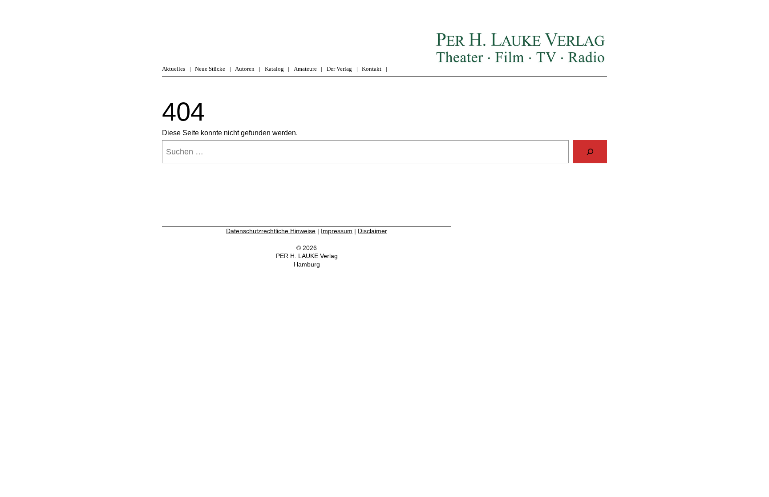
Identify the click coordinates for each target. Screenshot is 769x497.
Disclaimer (372, 230)
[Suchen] (590, 151)
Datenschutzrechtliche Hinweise (271, 230)
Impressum (336, 230)
